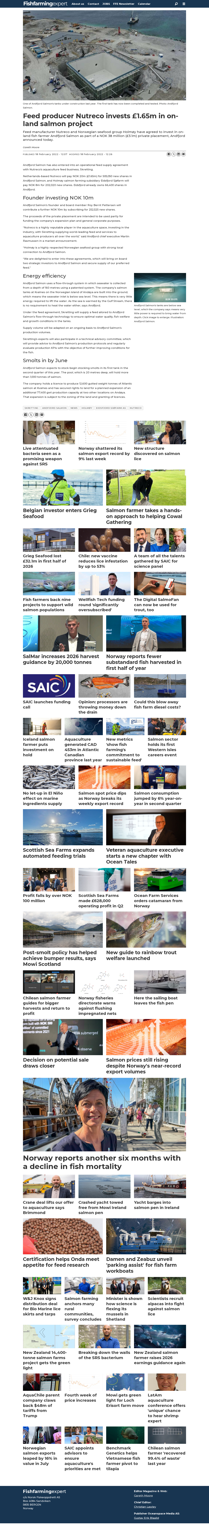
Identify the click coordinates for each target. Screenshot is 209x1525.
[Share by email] (183, 154)
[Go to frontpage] (45, 3)
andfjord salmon (54, 408)
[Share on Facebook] (168, 154)
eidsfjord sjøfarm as (111, 408)
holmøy (87, 408)
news (74, 408)
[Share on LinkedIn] (178, 154)
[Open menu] (184, 4)
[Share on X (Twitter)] (173, 154)
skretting (31, 408)
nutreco (136, 408)
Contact (93, 3)
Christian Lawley (145, 1506)
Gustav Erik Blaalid (146, 1517)
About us (78, 3)
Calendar (144, 3)
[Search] (176, 4)
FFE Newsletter (123, 3)
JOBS (106, 3)
